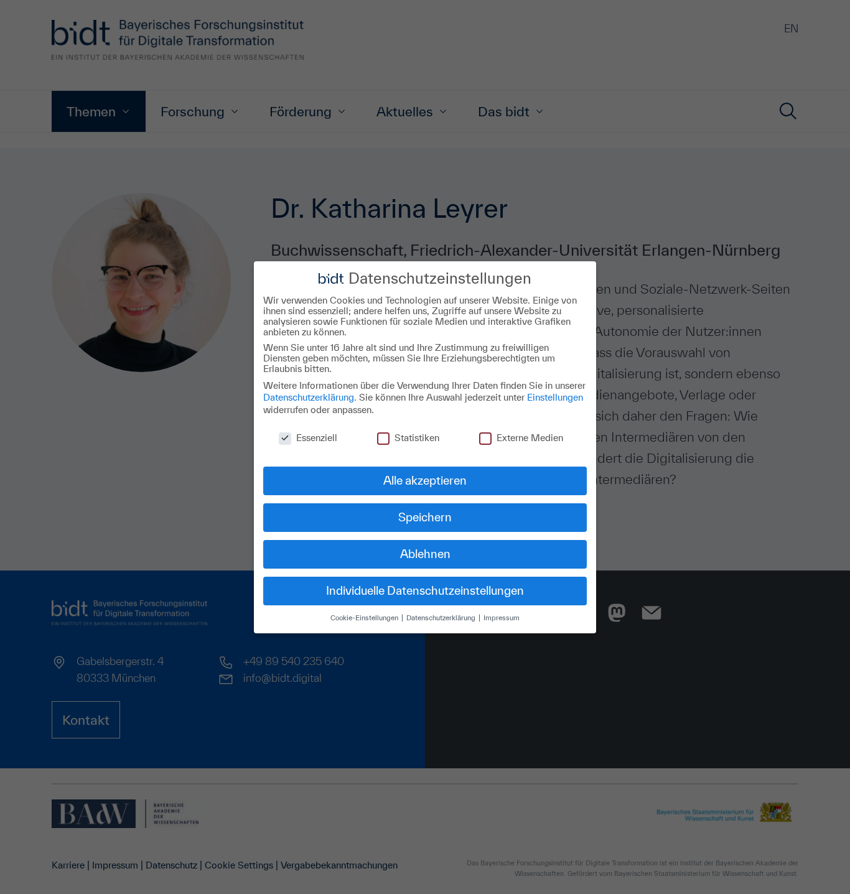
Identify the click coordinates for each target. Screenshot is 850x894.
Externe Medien (530, 437)
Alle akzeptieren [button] (425, 480)
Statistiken (417, 437)
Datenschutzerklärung (308, 397)
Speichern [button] (425, 517)
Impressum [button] (501, 617)
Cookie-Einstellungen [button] (365, 617)
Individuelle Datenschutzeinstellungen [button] (425, 590)
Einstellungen (555, 397)
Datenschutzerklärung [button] (441, 617)
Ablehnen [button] (425, 554)
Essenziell (316, 437)
